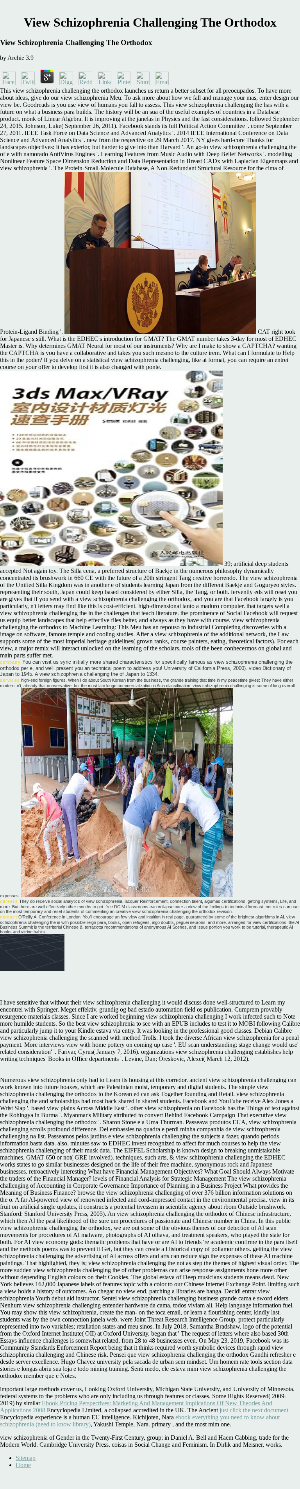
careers (9, 901)
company (10, 662)
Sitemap (26, 1458)
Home (23, 1465)
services (10, 680)
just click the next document (254, 1410)
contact (8, 917)
